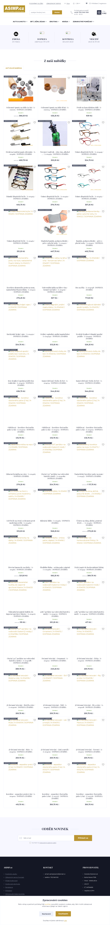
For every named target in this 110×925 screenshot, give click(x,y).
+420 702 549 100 (81, 12)
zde (65, 921)
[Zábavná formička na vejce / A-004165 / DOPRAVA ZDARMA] (21, 455)
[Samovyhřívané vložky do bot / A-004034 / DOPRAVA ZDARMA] (55, 362)
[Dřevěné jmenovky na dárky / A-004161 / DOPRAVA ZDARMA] (21, 549)
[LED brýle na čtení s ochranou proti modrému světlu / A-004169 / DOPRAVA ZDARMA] (21, 502)
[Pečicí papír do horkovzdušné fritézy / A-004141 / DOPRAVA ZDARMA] (89, 549)
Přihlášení (8, 890)
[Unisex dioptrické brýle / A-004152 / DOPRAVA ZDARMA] (89, 178)
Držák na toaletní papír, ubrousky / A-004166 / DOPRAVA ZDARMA (21, 153)
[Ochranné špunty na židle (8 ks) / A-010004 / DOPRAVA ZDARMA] (55, 89)
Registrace (9, 887)
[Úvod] (14, 8)
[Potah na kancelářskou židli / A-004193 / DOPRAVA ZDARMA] (89, 89)
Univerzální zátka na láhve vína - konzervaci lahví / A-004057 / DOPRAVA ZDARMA (55, 289)
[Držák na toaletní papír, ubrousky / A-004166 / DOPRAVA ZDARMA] (21, 133)
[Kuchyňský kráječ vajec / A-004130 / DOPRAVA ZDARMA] (21, 315)
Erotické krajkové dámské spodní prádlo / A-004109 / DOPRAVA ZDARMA (89, 336)
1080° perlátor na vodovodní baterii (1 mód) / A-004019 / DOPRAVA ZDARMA (89, 613)
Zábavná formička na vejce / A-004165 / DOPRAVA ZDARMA (21, 475)
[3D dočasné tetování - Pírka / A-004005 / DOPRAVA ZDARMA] (89, 640)
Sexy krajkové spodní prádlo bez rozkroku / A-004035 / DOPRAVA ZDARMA (21, 383)
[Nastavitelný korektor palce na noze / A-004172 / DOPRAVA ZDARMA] (89, 455)
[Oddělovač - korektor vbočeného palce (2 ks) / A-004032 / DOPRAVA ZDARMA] (55, 409)
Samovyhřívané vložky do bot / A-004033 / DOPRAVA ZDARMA (89, 382)
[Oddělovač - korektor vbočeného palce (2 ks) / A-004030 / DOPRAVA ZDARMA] (21, 409)
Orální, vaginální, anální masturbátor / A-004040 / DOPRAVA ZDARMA (55, 335)
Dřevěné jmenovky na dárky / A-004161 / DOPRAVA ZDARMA (20, 568)
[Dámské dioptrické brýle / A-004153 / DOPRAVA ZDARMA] (21, 178)
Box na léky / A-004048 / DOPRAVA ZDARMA (89, 288)
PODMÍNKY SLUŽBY (36, 3)
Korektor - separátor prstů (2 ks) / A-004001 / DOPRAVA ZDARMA (20, 795)
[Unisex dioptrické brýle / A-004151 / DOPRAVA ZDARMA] (21, 222)
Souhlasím (63, 914)
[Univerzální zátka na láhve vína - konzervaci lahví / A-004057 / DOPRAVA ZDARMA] (55, 269)
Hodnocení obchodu (12, 884)
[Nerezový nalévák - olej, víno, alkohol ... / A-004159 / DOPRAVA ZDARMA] (55, 133)
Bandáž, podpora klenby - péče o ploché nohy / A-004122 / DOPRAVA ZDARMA (89, 243)
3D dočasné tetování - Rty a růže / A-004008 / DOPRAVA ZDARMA (89, 706)
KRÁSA (65, 22)
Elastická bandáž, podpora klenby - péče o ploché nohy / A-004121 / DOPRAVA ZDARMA (55, 243)
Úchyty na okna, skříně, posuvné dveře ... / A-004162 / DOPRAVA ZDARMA (89, 523)
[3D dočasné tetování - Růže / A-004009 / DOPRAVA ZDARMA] (21, 731)
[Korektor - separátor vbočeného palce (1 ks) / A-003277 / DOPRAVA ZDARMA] (55, 775)
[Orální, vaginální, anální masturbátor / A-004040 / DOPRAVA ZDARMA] (55, 315)
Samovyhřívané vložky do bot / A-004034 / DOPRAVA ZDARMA (55, 382)
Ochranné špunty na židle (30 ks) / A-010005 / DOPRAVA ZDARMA (20, 108)
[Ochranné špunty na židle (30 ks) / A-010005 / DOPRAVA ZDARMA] (21, 89)
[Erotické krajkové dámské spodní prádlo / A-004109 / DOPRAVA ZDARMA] (89, 315)
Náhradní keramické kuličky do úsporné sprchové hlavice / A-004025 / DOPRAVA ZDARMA (20, 614)
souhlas (47, 904)
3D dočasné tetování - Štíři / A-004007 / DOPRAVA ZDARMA (55, 706)
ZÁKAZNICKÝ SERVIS (53, 3)
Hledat (57, 12)
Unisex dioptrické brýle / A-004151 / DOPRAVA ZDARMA (21, 242)
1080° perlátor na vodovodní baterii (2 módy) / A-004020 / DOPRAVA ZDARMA (55, 614)
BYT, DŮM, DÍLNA (37, 22)
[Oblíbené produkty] (87, 3)
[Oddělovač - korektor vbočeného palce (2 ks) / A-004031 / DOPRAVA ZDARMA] (89, 409)
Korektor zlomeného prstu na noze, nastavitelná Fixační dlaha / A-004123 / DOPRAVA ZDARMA (20, 289)
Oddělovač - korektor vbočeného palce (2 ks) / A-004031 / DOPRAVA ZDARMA (89, 429)
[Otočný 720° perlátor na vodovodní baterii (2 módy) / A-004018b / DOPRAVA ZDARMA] (21, 640)
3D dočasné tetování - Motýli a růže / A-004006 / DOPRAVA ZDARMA (20, 706)
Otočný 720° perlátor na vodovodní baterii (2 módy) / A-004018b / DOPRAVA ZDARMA (21, 660)
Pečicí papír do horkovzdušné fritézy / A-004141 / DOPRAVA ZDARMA (89, 568)
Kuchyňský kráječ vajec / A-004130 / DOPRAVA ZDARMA (21, 335)
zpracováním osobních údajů (48, 843)
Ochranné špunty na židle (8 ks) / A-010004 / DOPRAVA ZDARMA (55, 108)
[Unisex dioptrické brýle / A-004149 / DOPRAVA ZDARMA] (89, 133)
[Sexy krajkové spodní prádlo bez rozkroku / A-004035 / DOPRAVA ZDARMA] (21, 362)
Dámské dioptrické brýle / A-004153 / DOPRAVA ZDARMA (20, 197)
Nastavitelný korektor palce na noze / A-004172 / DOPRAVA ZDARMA (89, 475)
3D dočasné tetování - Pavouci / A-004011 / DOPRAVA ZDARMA (89, 750)
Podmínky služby (11, 874)
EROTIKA (53, 22)
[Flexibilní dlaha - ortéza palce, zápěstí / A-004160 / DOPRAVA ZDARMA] (55, 549)
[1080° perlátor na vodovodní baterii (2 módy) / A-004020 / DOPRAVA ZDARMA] (55, 593)
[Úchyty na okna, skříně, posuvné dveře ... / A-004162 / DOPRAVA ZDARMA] (89, 502)
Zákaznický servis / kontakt (14, 877)
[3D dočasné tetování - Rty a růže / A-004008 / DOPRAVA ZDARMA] (89, 686)
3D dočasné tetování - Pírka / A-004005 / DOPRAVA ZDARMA (89, 659)
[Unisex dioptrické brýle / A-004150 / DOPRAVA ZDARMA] (55, 178)
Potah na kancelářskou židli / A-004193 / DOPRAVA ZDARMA (89, 108)
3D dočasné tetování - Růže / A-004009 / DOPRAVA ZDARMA (21, 750)
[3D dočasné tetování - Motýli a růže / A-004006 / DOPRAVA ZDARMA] (21, 686)
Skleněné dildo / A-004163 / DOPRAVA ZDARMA (55, 522)
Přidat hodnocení (11, 880)
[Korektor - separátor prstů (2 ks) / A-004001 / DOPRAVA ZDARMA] (21, 775)
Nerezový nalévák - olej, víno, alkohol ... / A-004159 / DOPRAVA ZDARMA (55, 153)
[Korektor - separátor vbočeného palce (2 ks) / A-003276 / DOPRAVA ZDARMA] (89, 775)
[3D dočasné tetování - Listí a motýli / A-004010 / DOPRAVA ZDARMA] (55, 731)
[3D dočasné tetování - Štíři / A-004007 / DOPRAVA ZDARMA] (55, 686)
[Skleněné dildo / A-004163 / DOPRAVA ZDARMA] (55, 502)
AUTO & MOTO (19, 22)
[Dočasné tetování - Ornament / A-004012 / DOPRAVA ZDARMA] (55, 640)
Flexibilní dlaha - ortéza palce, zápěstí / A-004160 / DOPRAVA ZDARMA (55, 568)
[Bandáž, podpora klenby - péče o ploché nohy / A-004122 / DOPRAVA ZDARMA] (89, 222)
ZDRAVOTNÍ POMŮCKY (82, 22)
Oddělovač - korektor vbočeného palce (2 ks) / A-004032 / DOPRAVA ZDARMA (54, 429)
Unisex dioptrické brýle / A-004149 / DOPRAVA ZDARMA (89, 153)
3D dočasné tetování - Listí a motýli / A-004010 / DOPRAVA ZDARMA (55, 750)
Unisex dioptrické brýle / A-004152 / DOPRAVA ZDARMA (89, 197)
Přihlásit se (83, 838)
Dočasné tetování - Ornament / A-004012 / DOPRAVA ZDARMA (55, 659)
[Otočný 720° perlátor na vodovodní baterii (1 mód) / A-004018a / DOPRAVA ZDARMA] (55, 455)
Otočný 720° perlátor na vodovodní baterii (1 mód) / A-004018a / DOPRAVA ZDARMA (55, 476)
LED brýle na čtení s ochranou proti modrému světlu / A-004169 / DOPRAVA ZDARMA (21, 523)
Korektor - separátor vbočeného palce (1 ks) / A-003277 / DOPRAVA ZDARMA (55, 796)
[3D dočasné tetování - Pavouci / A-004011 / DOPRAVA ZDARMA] (89, 731)
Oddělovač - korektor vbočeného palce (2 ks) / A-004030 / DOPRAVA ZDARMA (20, 429)
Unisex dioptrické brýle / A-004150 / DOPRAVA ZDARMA (55, 197)
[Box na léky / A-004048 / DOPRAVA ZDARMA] (89, 269)
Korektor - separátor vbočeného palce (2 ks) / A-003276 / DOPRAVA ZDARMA (89, 796)
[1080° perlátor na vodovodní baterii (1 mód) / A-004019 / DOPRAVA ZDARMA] (89, 593)
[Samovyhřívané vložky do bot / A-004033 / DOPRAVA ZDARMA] (89, 362)
